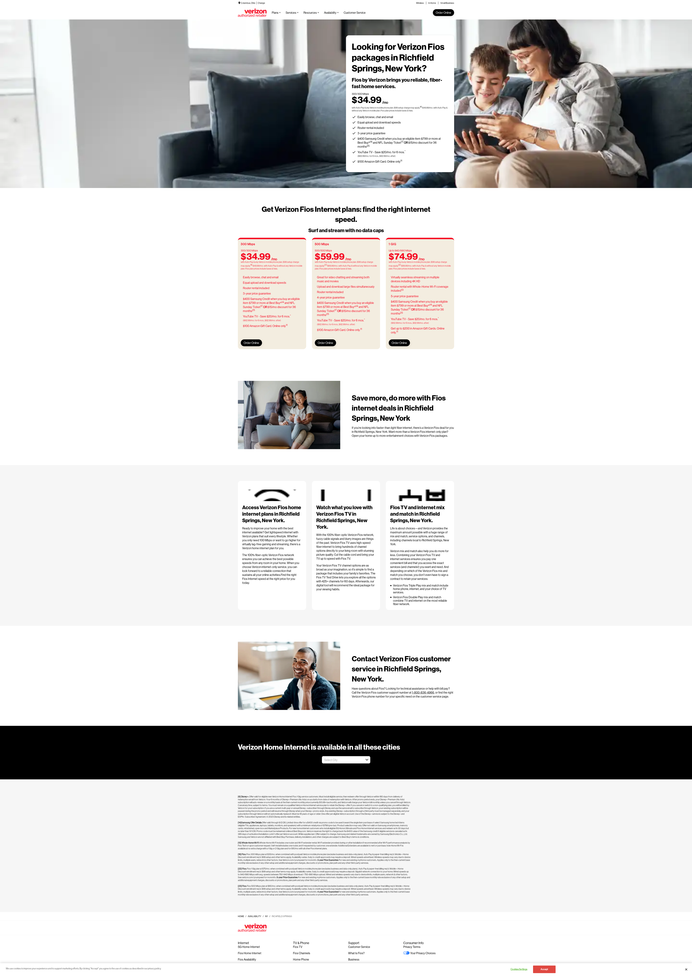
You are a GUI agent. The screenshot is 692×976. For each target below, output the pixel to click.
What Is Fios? (356, 953)
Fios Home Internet (249, 953)
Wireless (420, 3)
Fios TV (297, 946)
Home (241, 916)
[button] (367, 759)
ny (266, 916)
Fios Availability (247, 959)
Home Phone (301, 959)
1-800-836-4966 (423, 692)
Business (353, 959)
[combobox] (342, 759)
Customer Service (359, 946)
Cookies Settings (519, 969)
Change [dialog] (261, 3)
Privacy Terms (411, 946)
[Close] (686, 969)
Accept (544, 969)
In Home (432, 3)
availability (254, 916)
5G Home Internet (249, 946)
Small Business (447, 3)
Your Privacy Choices (423, 953)
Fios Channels (301, 953)
